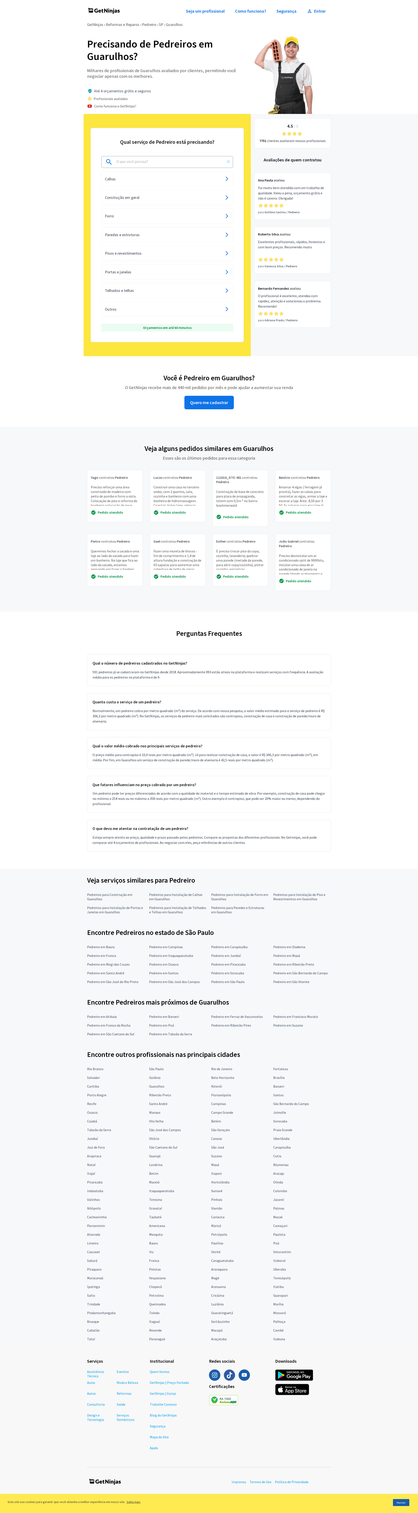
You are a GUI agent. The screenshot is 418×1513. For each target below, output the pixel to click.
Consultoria (96, 1404)
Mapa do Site (159, 1437)
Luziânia (217, 1304)
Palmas (278, 1208)
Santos (278, 1095)
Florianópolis (221, 1095)
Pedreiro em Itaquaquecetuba (171, 955)
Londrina (155, 1165)
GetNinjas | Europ (163, 1393)
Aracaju (278, 1173)
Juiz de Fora (96, 1147)
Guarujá (154, 1156)
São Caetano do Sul (163, 1147)
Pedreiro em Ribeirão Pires (231, 1025)
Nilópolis (94, 1208)
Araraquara (219, 1269)
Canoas (216, 1138)
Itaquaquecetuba (161, 1191)
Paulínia (217, 1243)
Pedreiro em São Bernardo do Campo (300, 973)
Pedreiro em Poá (161, 1025)
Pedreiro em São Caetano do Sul (110, 1034)
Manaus (154, 1112)
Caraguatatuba (222, 1260)
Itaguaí (154, 1321)
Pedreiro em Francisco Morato (295, 1016)
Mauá (215, 1165)
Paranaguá (157, 1339)
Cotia (277, 1156)
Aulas (91, 1382)
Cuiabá (92, 1121)
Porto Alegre (96, 1095)
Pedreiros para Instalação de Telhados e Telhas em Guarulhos (177, 909)
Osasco (92, 1112)
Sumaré (216, 1191)
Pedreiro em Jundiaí (226, 955)
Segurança (286, 11)
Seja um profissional (205, 11)
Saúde (121, 1404)
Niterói (216, 1086)
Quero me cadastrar (209, 402)
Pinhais (216, 1199)
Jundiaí (92, 1138)
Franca (154, 1260)
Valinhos (93, 1199)
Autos (91, 1393)
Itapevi (216, 1173)
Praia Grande (282, 1130)
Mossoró (279, 1313)
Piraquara (94, 1269)
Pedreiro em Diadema (289, 947)
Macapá (216, 1330)
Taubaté (155, 1217)
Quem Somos (160, 1371)
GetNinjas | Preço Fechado (169, 1382)
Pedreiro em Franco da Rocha (108, 1025)
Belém (216, 1121)
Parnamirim (96, 1226)
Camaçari (280, 1226)
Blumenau (280, 1165)
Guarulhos (174, 24)
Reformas (124, 1393)
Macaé (278, 1217)
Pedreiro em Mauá (286, 955)
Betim (153, 1173)
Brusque (93, 1321)
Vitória (154, 1138)
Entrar (320, 11)
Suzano (216, 1156)
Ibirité (216, 1252)
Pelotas (155, 1269)
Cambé (278, 1330)
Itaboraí (279, 1260)
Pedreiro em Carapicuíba (229, 947)
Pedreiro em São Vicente (291, 982)
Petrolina (156, 1295)
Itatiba (278, 1287)
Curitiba (93, 1086)
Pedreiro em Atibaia (102, 1016)
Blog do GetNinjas (163, 1415)
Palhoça (279, 1321)
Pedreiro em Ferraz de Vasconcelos (237, 1016)
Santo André (158, 1104)
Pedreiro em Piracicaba (228, 964)
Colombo (280, 1191)
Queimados (157, 1304)
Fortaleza (280, 1069)
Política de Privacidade (291, 1482)
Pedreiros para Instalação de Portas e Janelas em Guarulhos (115, 909)
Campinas (218, 1104)
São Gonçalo (220, 1130)
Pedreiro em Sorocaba (227, 973)
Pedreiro (149, 24)
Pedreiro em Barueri (164, 1016)
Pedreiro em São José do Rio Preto (112, 982)
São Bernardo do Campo (291, 1104)
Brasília (279, 1077)
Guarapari (280, 1295)
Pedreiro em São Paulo (228, 982)
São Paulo (156, 1069)
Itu (151, 1252)
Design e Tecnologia (95, 1417)
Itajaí (91, 1173)
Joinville (279, 1112)
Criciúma (217, 1295)
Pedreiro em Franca (101, 955)
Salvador (93, 1077)
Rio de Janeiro (221, 1069)
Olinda (278, 1182)
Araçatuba (219, 1339)
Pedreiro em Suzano (288, 1025)
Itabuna (279, 1339)
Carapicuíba (282, 1147)
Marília (278, 1304)
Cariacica (217, 1217)
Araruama (218, 1287)
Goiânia (154, 1077)
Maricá (216, 1226)
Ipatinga (93, 1287)
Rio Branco (95, 1069)
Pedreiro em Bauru (101, 947)
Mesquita (156, 1234)
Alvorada (93, 1234)
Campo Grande (222, 1112)
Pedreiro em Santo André (105, 973)
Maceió (154, 1182)
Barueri (278, 1086)
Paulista (279, 1234)
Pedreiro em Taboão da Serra (170, 1034)
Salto (91, 1295)
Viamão (216, 1208)
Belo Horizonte (222, 1077)
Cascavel (93, 1252)
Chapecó (155, 1287)
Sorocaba (280, 1121)
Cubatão (93, 1330)
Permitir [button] (401, 1502)
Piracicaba (95, 1182)
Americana (157, 1226)
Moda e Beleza (127, 1382)
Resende (155, 1330)
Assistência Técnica (95, 1373)
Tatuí (91, 1339)
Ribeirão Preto (160, 1095)
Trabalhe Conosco (163, 1404)
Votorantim (282, 1252)
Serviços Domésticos (126, 1417)
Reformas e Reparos (122, 24)
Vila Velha (156, 1121)
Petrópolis (219, 1234)
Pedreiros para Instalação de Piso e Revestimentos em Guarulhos (299, 896)
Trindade (93, 1304)
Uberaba (279, 1269)
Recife (91, 1104)
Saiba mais (133, 1502)
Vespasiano (157, 1278)
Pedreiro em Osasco (164, 964)
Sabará (92, 1260)
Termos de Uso (260, 1482)
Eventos (123, 1371)
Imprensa (239, 1482)
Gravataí (155, 1208)
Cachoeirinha (97, 1217)
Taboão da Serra (99, 1130)
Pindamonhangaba (101, 1313)
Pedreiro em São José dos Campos (174, 982)
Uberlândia (281, 1138)
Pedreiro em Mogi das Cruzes (108, 964)
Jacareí (278, 1199)
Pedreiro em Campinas (166, 947)
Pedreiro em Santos (164, 973)
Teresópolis (282, 1278)
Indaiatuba (95, 1191)
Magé (215, 1278)
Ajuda (154, 1448)
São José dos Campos (165, 1130)
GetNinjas (95, 24)
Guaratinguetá (222, 1313)
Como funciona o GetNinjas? (115, 106)
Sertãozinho (220, 1321)
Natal (91, 1165)
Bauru (153, 1243)
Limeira (92, 1243)
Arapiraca (94, 1156)
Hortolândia (220, 1182)
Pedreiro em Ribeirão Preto (293, 964)
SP (161, 24)
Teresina (155, 1199)
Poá (276, 1243)
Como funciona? (250, 11)
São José (217, 1147)
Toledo (154, 1313)
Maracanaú (95, 1278)
